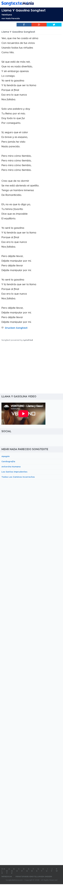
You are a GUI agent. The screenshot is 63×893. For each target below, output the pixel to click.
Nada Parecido (13, 18)
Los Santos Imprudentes (14, 472)
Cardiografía (8, 461)
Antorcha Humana (11, 467)
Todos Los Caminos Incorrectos (18, 477)
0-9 (3, 869)
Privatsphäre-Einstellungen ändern (34, 876)
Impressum (6, 876)
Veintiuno (6, 15)
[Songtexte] (27, 3)
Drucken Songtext (16, 328)
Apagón (5, 456)
